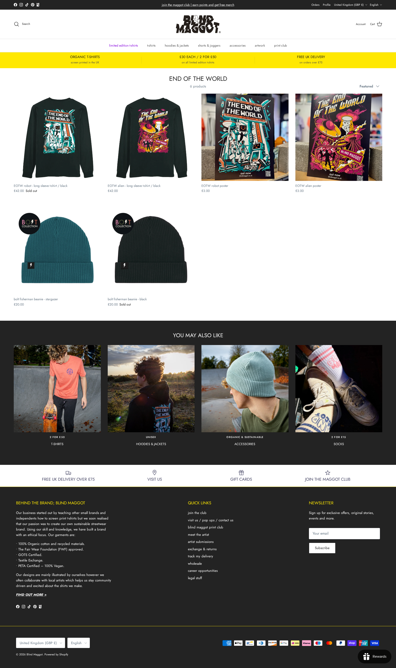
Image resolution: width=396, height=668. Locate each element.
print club (280, 45)
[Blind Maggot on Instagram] (21, 4)
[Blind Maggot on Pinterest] (32, 4)
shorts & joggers (209, 45)
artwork (260, 45)
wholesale (195, 563)
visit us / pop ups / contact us (210, 520)
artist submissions (201, 541)
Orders (315, 5)
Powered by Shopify (56, 654)
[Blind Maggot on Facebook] (15, 4)
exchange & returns (202, 549)
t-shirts (151, 45)
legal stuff (195, 578)
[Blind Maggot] (198, 24)
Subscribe (322, 547)
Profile (326, 5)
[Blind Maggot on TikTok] (27, 4)
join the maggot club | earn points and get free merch (198, 5)
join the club (197, 512)
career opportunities (203, 570)
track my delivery (200, 556)
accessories (238, 45)
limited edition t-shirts (123, 45)
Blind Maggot (35, 654)
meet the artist (198, 534)
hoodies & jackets (177, 45)
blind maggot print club (205, 527)
